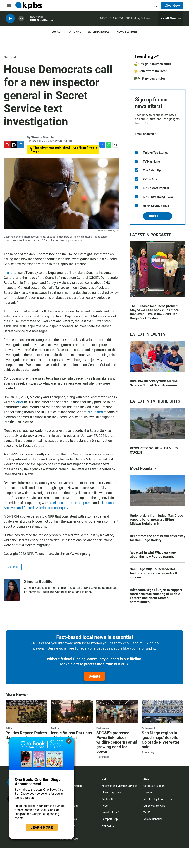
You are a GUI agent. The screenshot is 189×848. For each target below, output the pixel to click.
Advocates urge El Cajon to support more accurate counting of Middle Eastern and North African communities (156, 596)
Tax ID (146, 812)
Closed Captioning (112, 792)
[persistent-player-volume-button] (21, 18)
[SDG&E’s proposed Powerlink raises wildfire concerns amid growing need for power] (117, 711)
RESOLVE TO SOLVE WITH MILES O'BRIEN (154, 450)
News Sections (127, 31)
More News (16, 694)
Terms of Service (69, 838)
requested (95, 412)
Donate (94, 676)
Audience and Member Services (119, 785)
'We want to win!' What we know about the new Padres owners (153, 555)
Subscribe (157, 216)
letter (19, 402)
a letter (12, 273)
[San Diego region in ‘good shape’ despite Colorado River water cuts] (162, 711)
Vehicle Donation (153, 819)
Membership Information (157, 799)
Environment (102, 728)
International (98, 31)
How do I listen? (111, 812)
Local (55, 31)
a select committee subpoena (70, 503)
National (74, 31)
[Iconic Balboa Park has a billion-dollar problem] (72, 711)
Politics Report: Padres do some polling (26, 735)
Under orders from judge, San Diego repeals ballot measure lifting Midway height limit (156, 519)
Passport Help (110, 819)
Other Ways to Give (154, 805)
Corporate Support (154, 785)
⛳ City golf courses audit (152, 64)
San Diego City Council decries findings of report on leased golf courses (153, 573)
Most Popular (142, 468)
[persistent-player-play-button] (10, 18)
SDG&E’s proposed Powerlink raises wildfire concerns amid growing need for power (116, 742)
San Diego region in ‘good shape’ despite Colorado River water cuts (160, 740)
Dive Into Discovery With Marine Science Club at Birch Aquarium (154, 383)
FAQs (105, 805)
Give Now (172, 5)
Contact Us (108, 799)
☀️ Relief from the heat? (151, 71)
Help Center (108, 825)
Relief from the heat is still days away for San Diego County (157, 538)
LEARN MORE (41, 827)
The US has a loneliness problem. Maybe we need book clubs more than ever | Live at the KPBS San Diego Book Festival (155, 312)
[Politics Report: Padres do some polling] (26, 711)
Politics (9, 728)
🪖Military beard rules (150, 78)
